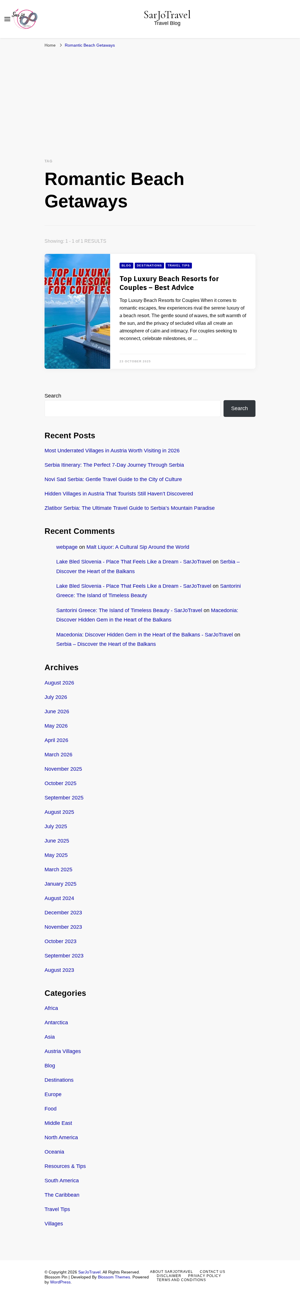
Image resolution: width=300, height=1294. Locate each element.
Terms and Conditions (181, 1280)
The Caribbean (62, 1195)
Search (53, 396)
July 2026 (56, 697)
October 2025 (60, 783)
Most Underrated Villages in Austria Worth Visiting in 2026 (112, 451)
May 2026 (56, 726)
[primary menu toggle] (7, 19)
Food (51, 1109)
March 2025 (58, 869)
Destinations (149, 265)
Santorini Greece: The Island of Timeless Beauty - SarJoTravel (129, 610)
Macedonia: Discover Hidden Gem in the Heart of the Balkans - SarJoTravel (144, 635)
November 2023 (63, 927)
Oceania (54, 1152)
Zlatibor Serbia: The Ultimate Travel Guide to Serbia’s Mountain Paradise (130, 508)
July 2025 (56, 826)
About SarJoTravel (171, 1272)
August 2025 (59, 812)
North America (61, 1137)
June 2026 (57, 711)
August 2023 (59, 970)
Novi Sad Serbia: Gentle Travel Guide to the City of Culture (113, 479)
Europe (53, 1094)
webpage (67, 547)
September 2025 (64, 798)
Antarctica (56, 1022)
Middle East (58, 1123)
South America (62, 1180)
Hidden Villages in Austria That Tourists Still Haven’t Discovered (119, 494)
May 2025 (56, 855)
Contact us (212, 1272)
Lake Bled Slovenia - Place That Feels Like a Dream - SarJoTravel (133, 562)
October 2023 (60, 941)
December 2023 (63, 913)
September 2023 (64, 956)
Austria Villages (63, 1051)
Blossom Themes (114, 1277)
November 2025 (63, 769)
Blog (126, 265)
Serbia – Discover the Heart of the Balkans (106, 644)
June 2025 (57, 841)
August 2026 (59, 683)
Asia (50, 1037)
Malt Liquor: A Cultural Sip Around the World (137, 547)
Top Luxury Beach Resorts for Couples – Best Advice (169, 283)
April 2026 (56, 740)
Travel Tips (179, 265)
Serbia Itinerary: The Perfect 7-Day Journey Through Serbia (114, 465)
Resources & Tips (65, 1166)
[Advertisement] (150, 95)
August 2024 (59, 898)
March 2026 (58, 755)
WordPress (60, 1282)
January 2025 (60, 884)
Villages (54, 1224)
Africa (51, 1008)
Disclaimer (169, 1276)
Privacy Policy (204, 1276)
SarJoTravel (167, 14)
